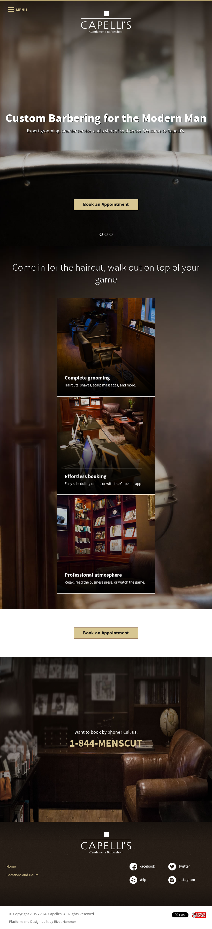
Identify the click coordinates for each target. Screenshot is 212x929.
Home (11, 866)
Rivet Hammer (65, 921)
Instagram (186, 879)
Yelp (143, 879)
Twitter (184, 866)
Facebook (147, 866)
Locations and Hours (22, 875)
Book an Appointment (106, 204)
